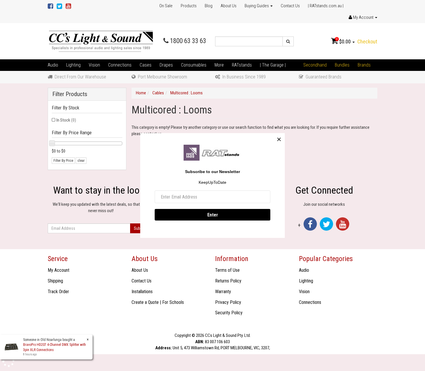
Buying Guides (257, 5)
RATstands (242, 65)
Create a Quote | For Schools (158, 302)
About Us (228, 5)
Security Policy (229, 312)
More (219, 65)
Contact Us (290, 5)
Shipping (55, 281)
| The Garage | (273, 65)
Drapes (166, 65)
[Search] (288, 41)
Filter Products (69, 94)
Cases (145, 65)
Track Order (58, 291)
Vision (94, 65)
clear (81, 161)
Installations (142, 291)
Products (189, 5)
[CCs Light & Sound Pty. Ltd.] (101, 41)
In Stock (66, 120)
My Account (58, 270)
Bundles (342, 65)
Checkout (367, 41)
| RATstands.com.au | (325, 5)
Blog (208, 5)
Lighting (73, 65)
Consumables (193, 65)
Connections (120, 65)
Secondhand (315, 65)
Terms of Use (227, 270)
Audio (53, 65)
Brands (364, 65)
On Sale (166, 5)
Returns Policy (228, 281)
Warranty (223, 291)
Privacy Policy (228, 302)
